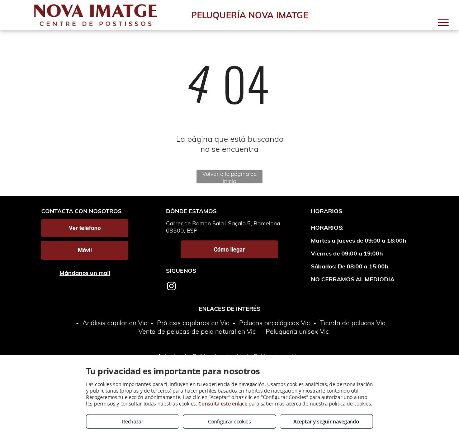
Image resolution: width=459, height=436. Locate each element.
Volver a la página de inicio (229, 176)
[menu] (443, 22)
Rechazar (132, 421)
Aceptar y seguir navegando (326, 421)
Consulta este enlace (222, 403)
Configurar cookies (229, 421)
